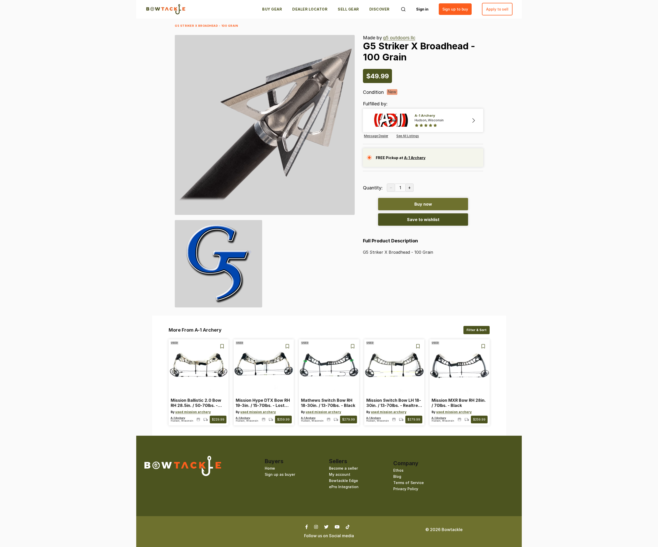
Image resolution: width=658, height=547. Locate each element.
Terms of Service (408, 482)
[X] (326, 526)
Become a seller (343, 468)
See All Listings (407, 136)
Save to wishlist (423, 219)
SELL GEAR (348, 9)
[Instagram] (316, 526)
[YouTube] (337, 526)
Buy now (423, 204)
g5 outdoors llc (399, 37)
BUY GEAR (272, 9)
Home (270, 468)
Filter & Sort (477, 330)
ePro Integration (344, 487)
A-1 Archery (178, 418)
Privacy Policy (405, 489)
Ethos (398, 470)
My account (339, 474)
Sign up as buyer (280, 474)
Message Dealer (376, 136)
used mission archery (193, 412)
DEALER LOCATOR (309, 9)
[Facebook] (308, 526)
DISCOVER (379, 9)
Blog (397, 476)
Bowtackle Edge (343, 480)
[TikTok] (348, 526)
